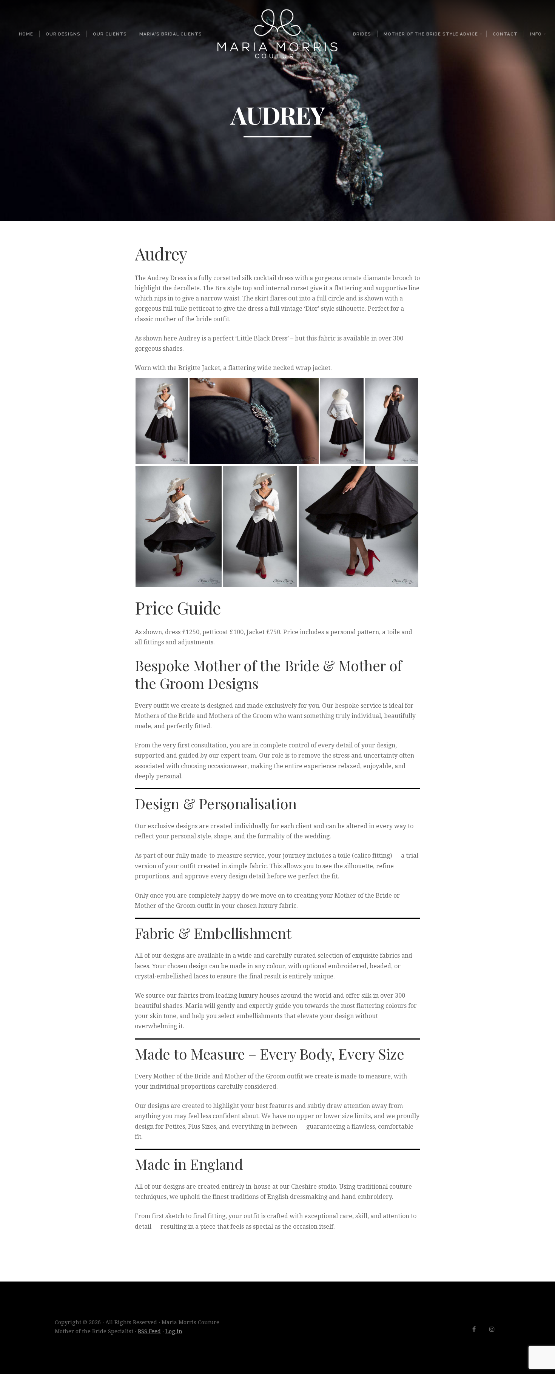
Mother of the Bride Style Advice (431, 34)
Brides (362, 34)
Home (26, 34)
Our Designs (63, 34)
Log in (173, 1331)
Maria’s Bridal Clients (170, 34)
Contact (505, 34)
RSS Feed (149, 1331)
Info (536, 34)
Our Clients (110, 34)
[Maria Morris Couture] (277, 34)
